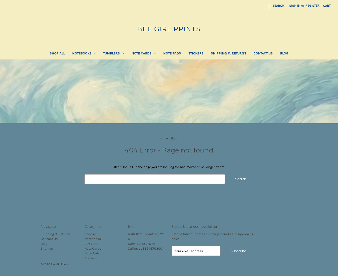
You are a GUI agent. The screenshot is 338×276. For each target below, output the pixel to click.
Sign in (294, 6)
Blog (284, 53)
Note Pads (172, 53)
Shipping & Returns (228, 53)
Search (278, 6)
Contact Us (263, 53)
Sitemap (47, 249)
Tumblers (111, 53)
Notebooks (82, 53)
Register (312, 6)
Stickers (195, 53)
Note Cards (142, 53)
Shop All (57, 53)
